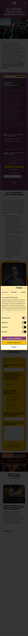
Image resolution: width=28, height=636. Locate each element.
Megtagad (14, 347)
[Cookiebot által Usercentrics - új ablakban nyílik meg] (16, 288)
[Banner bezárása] (25, 288)
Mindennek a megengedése (14, 338)
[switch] (24, 322)
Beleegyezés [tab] (5, 292)
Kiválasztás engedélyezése (14, 342)
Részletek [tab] (14, 292)
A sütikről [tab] (22, 292)
